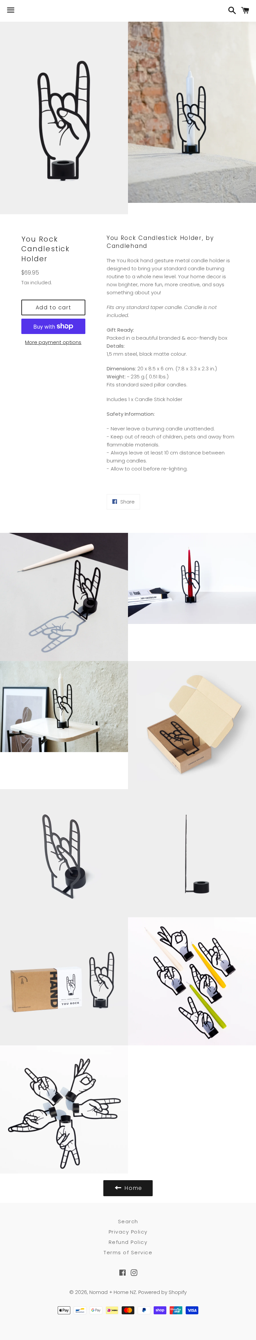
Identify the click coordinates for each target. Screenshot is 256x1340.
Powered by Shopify (162, 1292)
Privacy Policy (128, 1231)
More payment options (53, 342)
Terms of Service (128, 1252)
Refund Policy (128, 1242)
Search (128, 1221)
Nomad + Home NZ (112, 1292)
